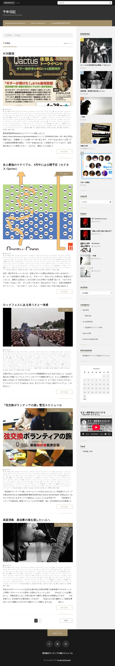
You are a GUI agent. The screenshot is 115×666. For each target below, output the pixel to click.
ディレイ (53, 119)
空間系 (5, 129)
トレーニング (29, 263)
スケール (49, 261)
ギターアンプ (46, 113)
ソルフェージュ (19, 575)
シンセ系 (43, 117)
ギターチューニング (22, 115)
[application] (96, 427)
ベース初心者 (47, 123)
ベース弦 (55, 123)
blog (66, 310)
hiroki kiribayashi (64, 660)
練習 (9, 129)
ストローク (10, 119)
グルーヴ (15, 117)
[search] (110, 2)
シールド (58, 117)
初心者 (26, 127)
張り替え (43, 127)
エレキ (5, 113)
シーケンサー (51, 117)
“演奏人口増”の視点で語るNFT (102, 231)
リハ (60, 267)
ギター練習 (8, 117)
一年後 (82, 117)
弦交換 (38, 127)
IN (5, 111)
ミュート (26, 125)
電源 (13, 129)
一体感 (35, 368)
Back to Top (57, 633)
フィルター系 (44, 121)
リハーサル (8, 127)
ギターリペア (52, 115)
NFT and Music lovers (99, 219)
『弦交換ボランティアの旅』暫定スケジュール (32, 405)
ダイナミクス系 (25, 119)
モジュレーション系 (45, 125)
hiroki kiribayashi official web (15, 23)
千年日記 (9, 11)
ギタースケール (10, 115)
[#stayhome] (85, 247)
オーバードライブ (13, 113)
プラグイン (66, 121)
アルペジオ (39, 111)
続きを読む (64, 151)
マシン (7, 125)
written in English (89, 339)
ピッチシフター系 (33, 121)
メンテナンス (34, 125)
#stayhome (96, 243)
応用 (48, 127)
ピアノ (25, 121)
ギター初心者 (62, 115)
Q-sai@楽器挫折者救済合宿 (60, 23)
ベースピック (38, 123)
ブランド (59, 121)
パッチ (14, 121)
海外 (86, 316)
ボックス (68, 364)
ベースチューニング (27, 123)
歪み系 (65, 127)
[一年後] (85, 260)
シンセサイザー (34, 117)
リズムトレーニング (63, 125)
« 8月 (84, 399)
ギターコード (63, 257)
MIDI (8, 111)
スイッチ (65, 117)
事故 (47, 368)
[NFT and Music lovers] (85, 223)
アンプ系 (51, 111)
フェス (52, 362)
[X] (85, 272)
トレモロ (60, 119)
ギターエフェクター (57, 113)
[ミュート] (105, 434)
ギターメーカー (42, 115)
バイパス (8, 121)
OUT (12, 111)
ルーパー (20, 127)
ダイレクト (34, 119)
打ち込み (53, 127)
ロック (30, 368)
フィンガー (52, 121)
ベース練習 (62, 123)
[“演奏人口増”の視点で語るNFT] (85, 235)
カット (31, 113)
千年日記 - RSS (88, 451)
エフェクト (67, 111)
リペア (15, 127)
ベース (5, 123)
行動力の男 (84, 146)
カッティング (24, 113)
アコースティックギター (27, 111)
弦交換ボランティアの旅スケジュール (96, 355)
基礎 (31, 127)
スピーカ (17, 119)
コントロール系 (24, 117)
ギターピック (33, 115)
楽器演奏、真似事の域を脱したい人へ (26, 519)
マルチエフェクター (16, 125)
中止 (43, 368)
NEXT (66, 620)
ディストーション (44, 119)
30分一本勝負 (85, 182)
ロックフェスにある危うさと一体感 (25, 304)
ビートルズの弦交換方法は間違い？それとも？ (95, 65)
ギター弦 (64, 259)
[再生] (83, 434)
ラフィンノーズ (54, 366)
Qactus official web (37, 23)
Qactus (65, 59)
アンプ (46, 111)
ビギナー (19, 121)
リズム (54, 125)
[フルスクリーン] (109, 434)
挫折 (61, 127)
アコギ (17, 111)
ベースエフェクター (14, 123)
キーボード (37, 113)
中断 (39, 368)
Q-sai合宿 (64, 525)
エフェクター (59, 111)
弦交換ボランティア (61, 410)
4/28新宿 (8, 53)
